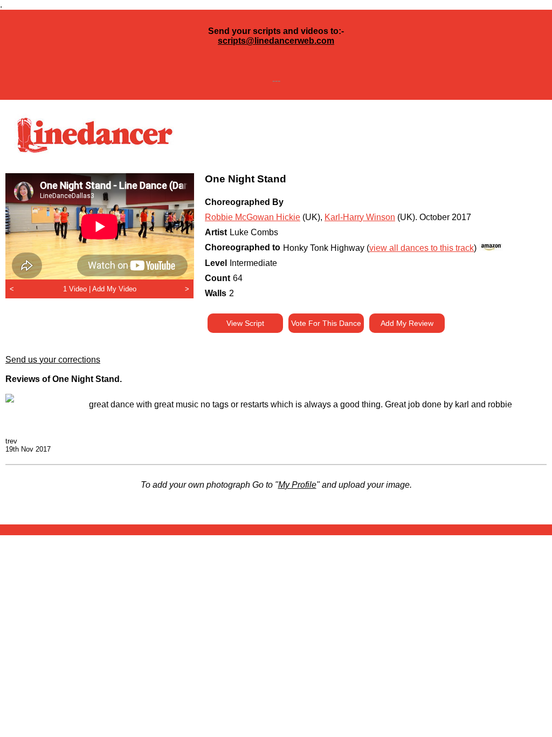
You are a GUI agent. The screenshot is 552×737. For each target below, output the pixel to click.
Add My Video (114, 289)
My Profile (297, 484)
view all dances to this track (421, 248)
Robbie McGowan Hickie (252, 217)
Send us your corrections (52, 359)
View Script (245, 323)
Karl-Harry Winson (360, 217)
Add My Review (407, 323)
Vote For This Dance (326, 323)
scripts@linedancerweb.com (276, 40)
